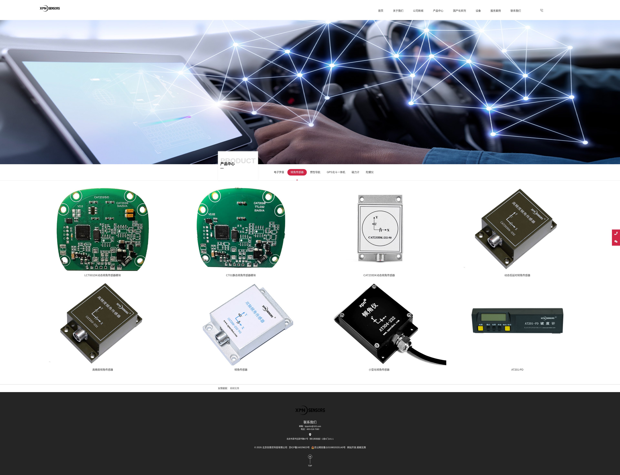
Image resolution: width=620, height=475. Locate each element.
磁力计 (355, 172)
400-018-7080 (541, 10)
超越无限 (234, 388)
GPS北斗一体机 (336, 172)
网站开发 (351, 447)
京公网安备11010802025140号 (330, 447)
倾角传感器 (297, 172)
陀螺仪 (370, 172)
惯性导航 (315, 172)
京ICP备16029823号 (299, 447)
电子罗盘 (279, 172)
